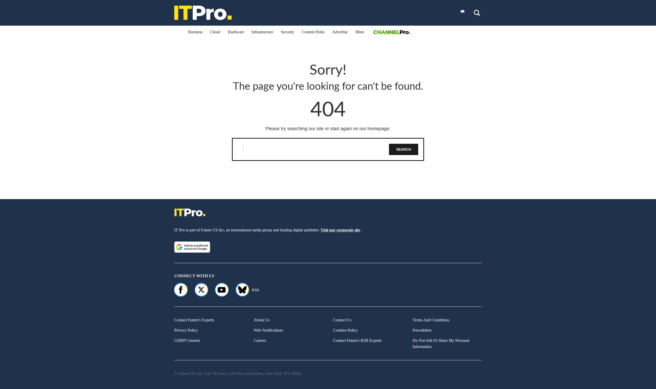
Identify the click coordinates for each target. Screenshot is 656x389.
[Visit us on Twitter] (201, 289)
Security (287, 32)
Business (195, 32)
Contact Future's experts (194, 320)
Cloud (215, 32)
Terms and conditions (431, 320)
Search (403, 149)
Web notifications (268, 330)
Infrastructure (262, 32)
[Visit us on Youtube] (221, 289)
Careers (260, 340)
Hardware (236, 32)
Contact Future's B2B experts (357, 340)
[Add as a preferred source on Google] (192, 247)
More (359, 32)
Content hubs (313, 32)
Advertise (340, 32)
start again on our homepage (359, 128)
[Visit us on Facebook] (180, 289)
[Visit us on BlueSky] (240, 289)
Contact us (342, 320)
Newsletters (422, 330)
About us (262, 320)
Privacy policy (186, 330)
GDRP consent (187, 340)
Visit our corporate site (340, 230)
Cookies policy (345, 330)
